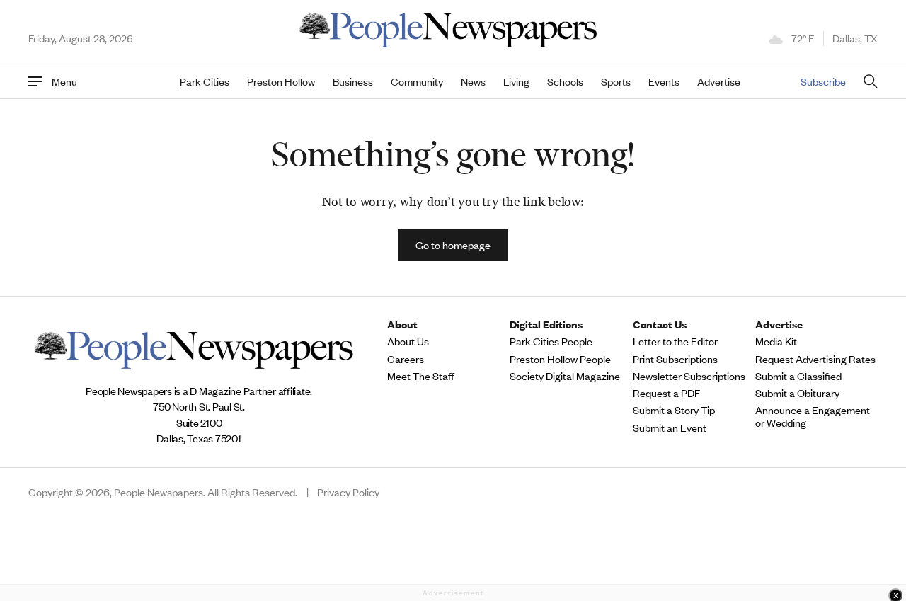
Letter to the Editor (675, 341)
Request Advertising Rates (815, 359)
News (473, 81)
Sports (616, 81)
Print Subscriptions (675, 359)
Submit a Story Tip (674, 409)
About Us (408, 341)
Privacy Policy (348, 492)
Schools (565, 81)
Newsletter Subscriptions (689, 376)
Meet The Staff (420, 376)
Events (664, 81)
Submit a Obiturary (797, 393)
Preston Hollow (281, 81)
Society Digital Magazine (565, 376)
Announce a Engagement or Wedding (812, 416)
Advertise (718, 81)
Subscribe (823, 81)
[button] (453, 245)
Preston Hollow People (560, 359)
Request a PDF (666, 393)
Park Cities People (551, 341)
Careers (405, 359)
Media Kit (776, 341)
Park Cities (204, 81)
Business (353, 81)
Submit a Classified (798, 376)
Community (417, 81)
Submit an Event (669, 427)
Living (516, 81)
